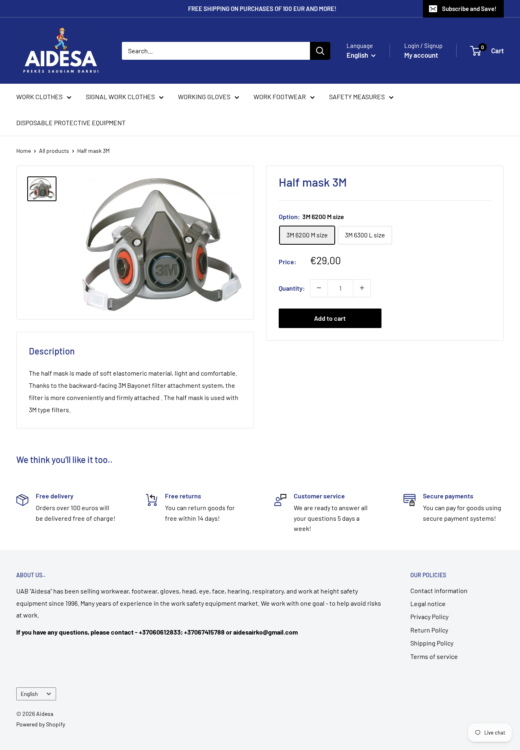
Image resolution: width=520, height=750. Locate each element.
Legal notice (428, 603)
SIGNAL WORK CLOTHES (120, 96)
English (29, 693)
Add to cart (330, 318)
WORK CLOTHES (39, 96)
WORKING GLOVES (204, 96)
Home (23, 150)
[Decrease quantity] (318, 287)
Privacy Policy (429, 616)
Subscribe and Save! (469, 8)
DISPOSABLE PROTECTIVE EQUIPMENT (71, 122)
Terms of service (434, 656)
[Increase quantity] (361, 287)
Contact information (439, 590)
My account (421, 55)
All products (54, 150)
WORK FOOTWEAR (280, 96)
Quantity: (292, 287)
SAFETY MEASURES (357, 96)
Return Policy (429, 630)
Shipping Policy (431, 643)
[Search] (320, 51)
